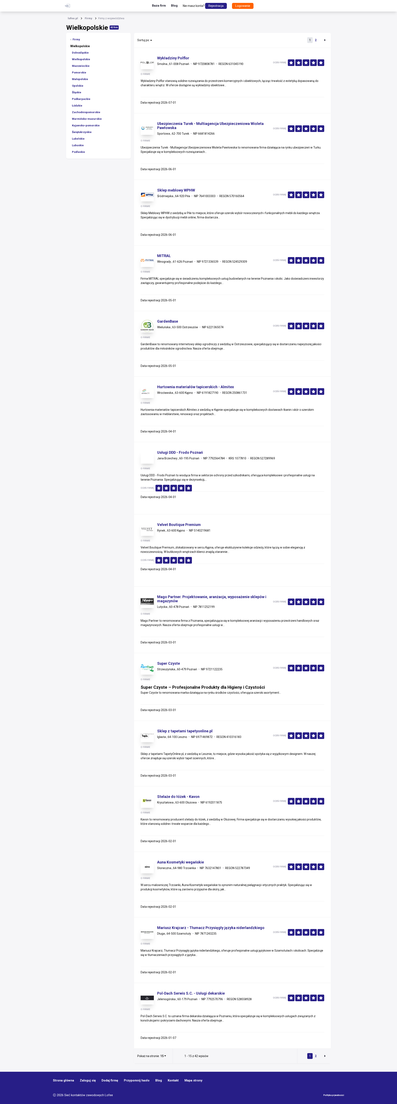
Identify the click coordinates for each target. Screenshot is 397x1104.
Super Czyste (168, 663)
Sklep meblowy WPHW (176, 190)
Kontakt (173, 1080)
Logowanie (242, 6)
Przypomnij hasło (136, 1080)
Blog (174, 5)
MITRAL (164, 256)
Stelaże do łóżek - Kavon (178, 797)
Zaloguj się (88, 1080)
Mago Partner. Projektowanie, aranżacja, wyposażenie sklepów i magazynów (211, 599)
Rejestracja (216, 6)
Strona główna (63, 1080)
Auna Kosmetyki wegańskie (180, 862)
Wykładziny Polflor (173, 58)
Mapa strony (193, 1080)
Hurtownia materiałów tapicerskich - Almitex (195, 387)
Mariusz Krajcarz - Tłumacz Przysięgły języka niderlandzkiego (210, 928)
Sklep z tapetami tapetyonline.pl (185, 731)
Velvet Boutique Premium (179, 525)
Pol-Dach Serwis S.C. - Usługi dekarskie (191, 993)
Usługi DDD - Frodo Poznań (180, 452)
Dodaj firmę (110, 1080)
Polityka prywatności (333, 1095)
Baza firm (159, 5)
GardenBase (167, 321)
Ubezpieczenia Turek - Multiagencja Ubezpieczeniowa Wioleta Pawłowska (210, 126)
